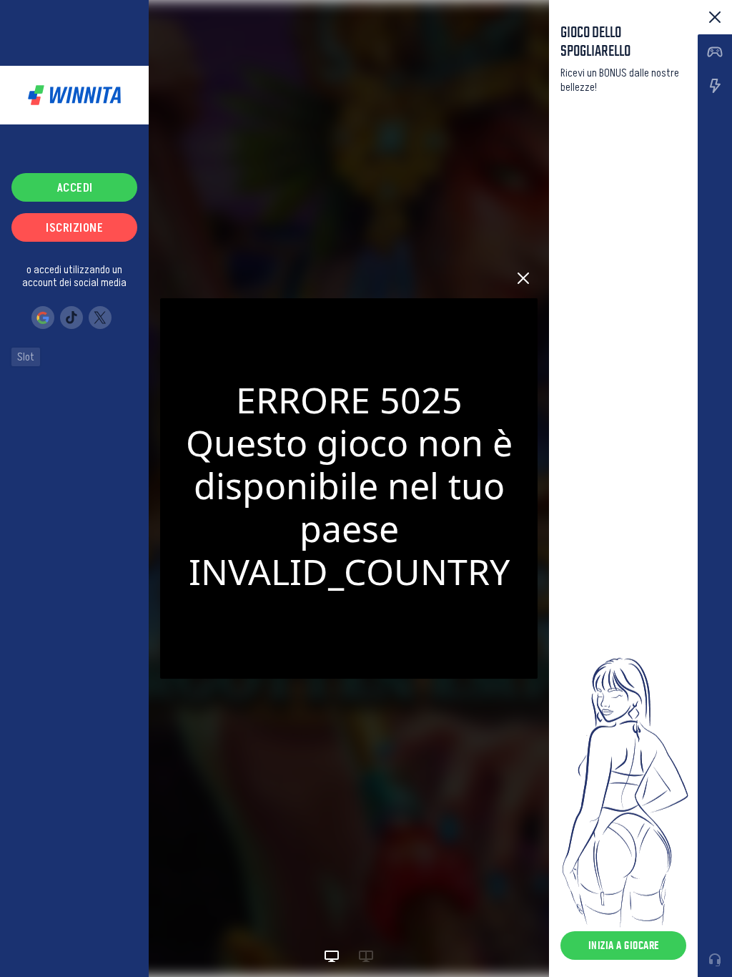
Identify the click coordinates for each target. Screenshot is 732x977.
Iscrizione (74, 227)
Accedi (74, 187)
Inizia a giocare (623, 945)
